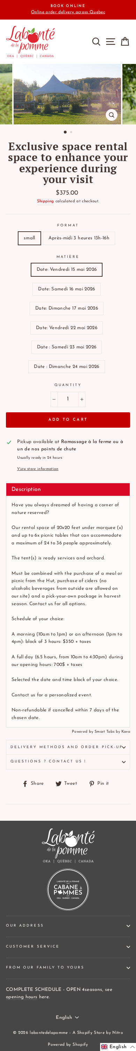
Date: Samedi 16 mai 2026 (66, 289)
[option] (68, 9)
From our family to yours (45, 968)
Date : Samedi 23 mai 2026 (67, 347)
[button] (118, 1047)
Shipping (45, 201)
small (29, 238)
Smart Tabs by (108, 732)
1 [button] (65, 132)
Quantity (68, 385)
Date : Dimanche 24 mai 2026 (66, 366)
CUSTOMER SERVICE (33, 947)
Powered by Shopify (68, 1045)
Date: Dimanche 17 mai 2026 (66, 308)
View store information (37, 469)
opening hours (21, 997)
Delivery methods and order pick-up (66, 747)
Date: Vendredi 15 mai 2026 (67, 269)
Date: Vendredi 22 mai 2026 (66, 328)
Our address (25, 926)
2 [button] (72, 133)
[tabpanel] (68, 611)
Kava (125, 732)
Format (67, 225)
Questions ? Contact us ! (48, 761)
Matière (68, 257)
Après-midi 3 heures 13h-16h (78, 238)
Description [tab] (26, 489)
